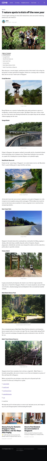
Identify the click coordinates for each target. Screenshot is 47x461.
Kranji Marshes (7, 54)
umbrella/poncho (7, 394)
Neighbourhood (25, 2)
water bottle (6, 384)
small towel (6, 387)
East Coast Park (6, 61)
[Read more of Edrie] (3, 21)
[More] (39, 3)
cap (4, 397)
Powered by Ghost (41, 448)
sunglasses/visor (7, 391)
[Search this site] (44, 3)
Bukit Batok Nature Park (9, 65)
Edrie (7, 20)
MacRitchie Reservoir (8, 59)
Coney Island (6, 63)
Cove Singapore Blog (6, 448)
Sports (3, 9)
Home (11, 2)
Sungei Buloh (6, 57)
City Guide (33, 2)
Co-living (17, 2)
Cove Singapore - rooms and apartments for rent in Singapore (25, 449)
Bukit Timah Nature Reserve (10, 67)
